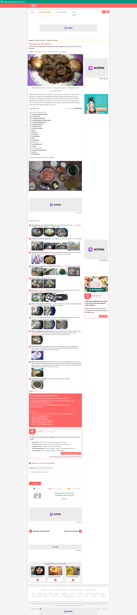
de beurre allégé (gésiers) (40, 114)
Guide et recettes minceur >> (14, 1)
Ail (55, 96)
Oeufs (94, 595)
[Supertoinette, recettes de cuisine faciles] (34, 5)
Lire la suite (103, 316)
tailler (73, 239)
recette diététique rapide (39, 417)
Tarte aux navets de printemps (74, 576)
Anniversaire (36, 104)
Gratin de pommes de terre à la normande (59, 576)
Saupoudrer (34, 317)
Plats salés (68, 102)
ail (52, 304)
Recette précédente (41, 531)
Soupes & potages (69, 596)
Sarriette (49, 100)
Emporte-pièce (67, 100)
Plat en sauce (42, 102)
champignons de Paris (38, 401)
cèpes (32, 403)
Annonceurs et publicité (37, 608)
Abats (67, 94)
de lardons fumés (38, 128)
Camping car (75, 100)
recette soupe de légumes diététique (43, 421)
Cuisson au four (57, 94)
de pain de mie (37, 126)
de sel (33, 138)
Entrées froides (65, 595)
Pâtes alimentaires (37, 596)
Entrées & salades (42, 595)
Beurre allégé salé (60, 96)
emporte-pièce (41, 290)
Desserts (33, 595)
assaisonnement (36, 334)
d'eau (34, 146)
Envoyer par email (75, 488)
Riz (31, 398)
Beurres (50, 593)
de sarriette (35, 134)
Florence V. (36, 391)
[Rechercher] (104, 11)
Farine (47, 98)
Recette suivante (71, 531)
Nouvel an (50, 94)
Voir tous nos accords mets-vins (70, 453)
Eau (44, 98)
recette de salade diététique (40, 419)
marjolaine (34, 305)
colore (74, 225)
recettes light (69, 414)
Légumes (31, 96)
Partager (37, 488)
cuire (52, 254)
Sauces (64, 94)
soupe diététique (44, 416)
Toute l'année (52, 104)
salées (53, 596)
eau (39, 319)
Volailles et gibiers (74, 94)
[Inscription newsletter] (96, 284)
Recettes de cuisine (45, 12)
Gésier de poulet (61, 98)
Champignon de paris (71, 96)
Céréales (64, 593)
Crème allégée (38, 98)
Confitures (72, 593)
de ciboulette (36, 154)
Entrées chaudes (54, 595)
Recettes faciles (47, 590)
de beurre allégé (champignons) (42, 120)
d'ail (33, 130)
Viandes (85, 596)
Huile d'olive (69, 98)
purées (34, 398)
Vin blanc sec (59, 100)
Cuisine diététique (47, 96)
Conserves (80, 593)
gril (44, 292)
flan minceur (42, 422)
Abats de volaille (44, 104)
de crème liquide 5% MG (40, 150)
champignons (46, 254)
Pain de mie (38, 100)
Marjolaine (31, 100)
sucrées (78, 596)
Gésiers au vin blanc (52, 40)
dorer (49, 227)
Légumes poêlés (61, 102)
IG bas (81, 595)
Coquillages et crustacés (92, 593)
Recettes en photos (40, 40)
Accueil (32, 12)
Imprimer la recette (56, 488)
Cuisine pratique (61, 12)
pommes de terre (42, 398)
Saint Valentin (35, 94)
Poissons (46, 596)
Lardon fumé (75, 98)
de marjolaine (35, 136)
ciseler (63, 266)
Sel (53, 96)
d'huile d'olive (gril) (37, 124)
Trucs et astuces (90, 590)
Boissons (57, 593)
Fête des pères (43, 94)
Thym (53, 100)
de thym (34, 132)
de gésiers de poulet (39, 118)
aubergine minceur (47, 424)
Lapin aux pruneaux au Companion (40, 576)
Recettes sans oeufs (51, 102)
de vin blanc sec (37, 144)
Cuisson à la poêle (33, 102)
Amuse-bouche (41, 593)
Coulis (102, 593)
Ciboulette (31, 98)
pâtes (50, 398)
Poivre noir (44, 100)
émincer (53, 278)
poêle (41, 225)
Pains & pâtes (101, 595)
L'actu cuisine (74, 13)
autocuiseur (51, 405)
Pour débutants (38, 96)
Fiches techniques (77, 590)
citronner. (34, 240)
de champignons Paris (39, 122)
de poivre (36, 140)
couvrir (70, 319)
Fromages (74, 595)
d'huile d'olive (36, 116)
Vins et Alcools (94, 596)
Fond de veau (52, 98)
